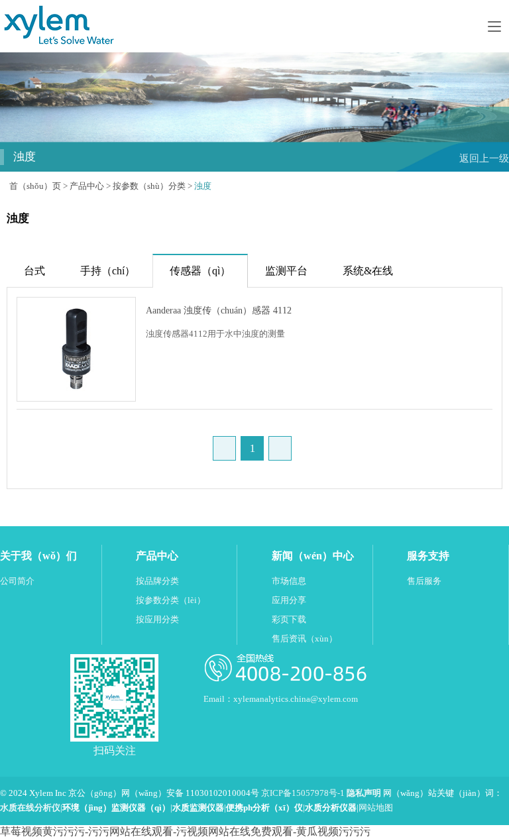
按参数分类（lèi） (170, 600)
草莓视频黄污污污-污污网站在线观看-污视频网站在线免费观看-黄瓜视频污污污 (185, 831)
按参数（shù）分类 (149, 186)
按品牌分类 (157, 581)
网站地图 (376, 807)
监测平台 (286, 270)
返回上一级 (484, 158)
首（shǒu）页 (35, 186)
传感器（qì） (200, 270)
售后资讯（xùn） (304, 638)
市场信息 (289, 581)
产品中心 (87, 186)
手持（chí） (107, 270)
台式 (34, 270)
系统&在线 (368, 270)
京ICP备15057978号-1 (303, 793)
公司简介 (17, 581)
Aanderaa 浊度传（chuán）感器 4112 (219, 310)
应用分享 (289, 600)
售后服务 (424, 581)
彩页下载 (289, 619)
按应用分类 (157, 619)
